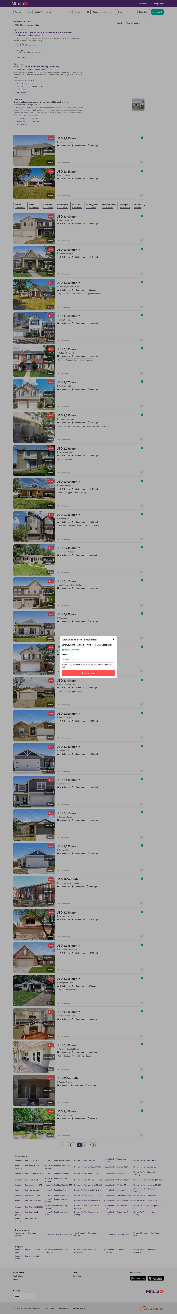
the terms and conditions (92, 664)
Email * (65, 654)
